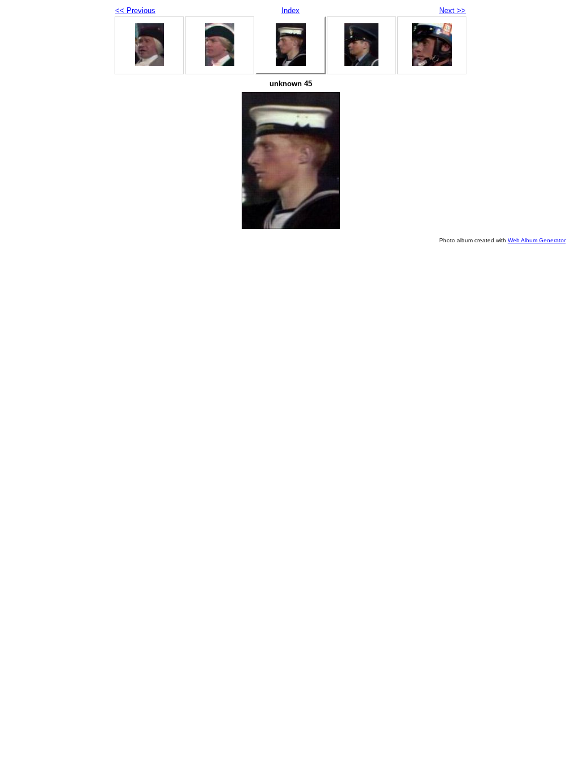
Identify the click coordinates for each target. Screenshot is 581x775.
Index (290, 10)
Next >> (452, 10)
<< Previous (135, 10)
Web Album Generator (537, 240)
